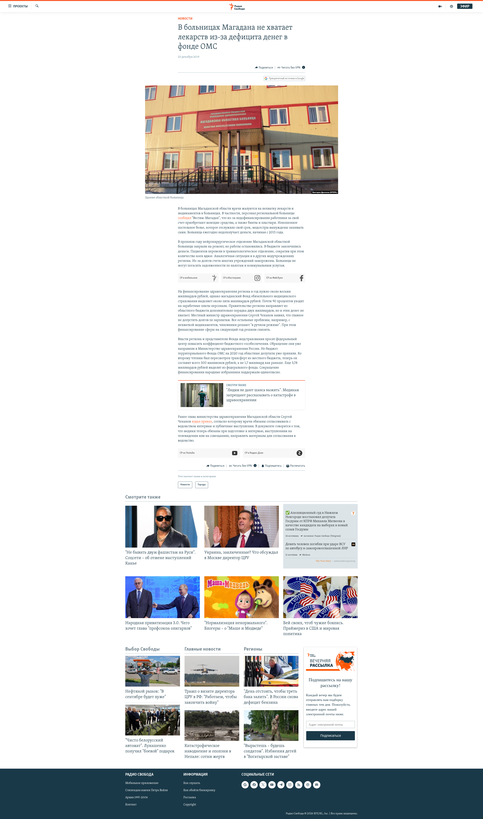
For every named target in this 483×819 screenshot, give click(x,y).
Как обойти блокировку (199, 790)
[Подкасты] (307, 784)
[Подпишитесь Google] (245, 784)
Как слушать (191, 783)
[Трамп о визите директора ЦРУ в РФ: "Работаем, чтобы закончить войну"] (212, 671)
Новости (185, 19)
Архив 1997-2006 (136, 797)
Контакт (130, 804)
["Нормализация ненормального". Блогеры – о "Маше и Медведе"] (241, 597)
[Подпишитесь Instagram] (289, 784)
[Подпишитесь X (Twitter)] (263, 784)
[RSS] (298, 784)
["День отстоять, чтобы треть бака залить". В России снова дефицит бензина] (271, 671)
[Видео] (440, 6)
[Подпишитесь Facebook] (254, 784)
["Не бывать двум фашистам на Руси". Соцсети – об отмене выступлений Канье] (162, 527)
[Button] (264, 67)
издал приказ (202, 421)
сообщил (185, 218)
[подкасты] (451, 6)
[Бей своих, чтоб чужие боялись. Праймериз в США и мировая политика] (320, 597)
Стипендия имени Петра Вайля (146, 790)
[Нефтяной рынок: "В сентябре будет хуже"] (152, 671)
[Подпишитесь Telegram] (281, 784)
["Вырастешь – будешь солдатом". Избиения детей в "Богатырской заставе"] (271, 725)
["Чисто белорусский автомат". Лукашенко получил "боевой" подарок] (152, 720)
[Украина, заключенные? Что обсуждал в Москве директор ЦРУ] (241, 527)
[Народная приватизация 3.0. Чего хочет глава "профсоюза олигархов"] (162, 597)
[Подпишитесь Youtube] (271, 784)
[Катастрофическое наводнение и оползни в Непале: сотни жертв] (212, 725)
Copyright (189, 804)
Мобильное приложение (141, 783)
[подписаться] (316, 784)
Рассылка (189, 797)
